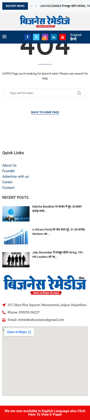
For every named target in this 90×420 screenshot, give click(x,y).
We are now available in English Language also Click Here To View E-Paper (45, 413)
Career (7, 182)
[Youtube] (62, 37)
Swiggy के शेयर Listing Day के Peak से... (65, 6)
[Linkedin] (54, 37)
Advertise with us (15, 176)
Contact (8, 188)
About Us (9, 165)
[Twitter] (36, 37)
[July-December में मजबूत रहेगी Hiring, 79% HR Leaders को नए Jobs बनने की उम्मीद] (16, 259)
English (76, 35)
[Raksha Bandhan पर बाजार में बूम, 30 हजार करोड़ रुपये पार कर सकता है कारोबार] (16, 214)
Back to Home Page (45, 112)
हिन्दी (73, 39)
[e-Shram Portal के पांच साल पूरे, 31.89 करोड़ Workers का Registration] (16, 236)
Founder (8, 171)
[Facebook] (27, 37)
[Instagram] (45, 37)
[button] (31, 6)
